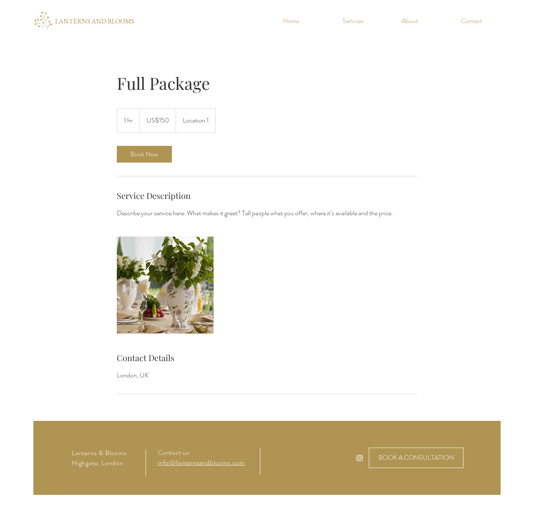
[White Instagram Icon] (359, 458)
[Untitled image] (165, 285)
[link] (144, 154)
